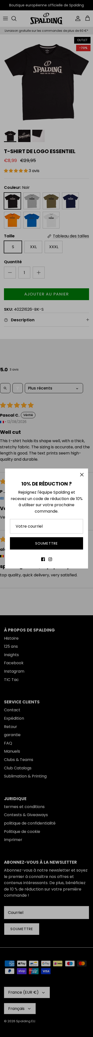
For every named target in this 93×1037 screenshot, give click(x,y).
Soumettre (46, 543)
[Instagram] (50, 559)
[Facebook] (43, 559)
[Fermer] (81, 474)
